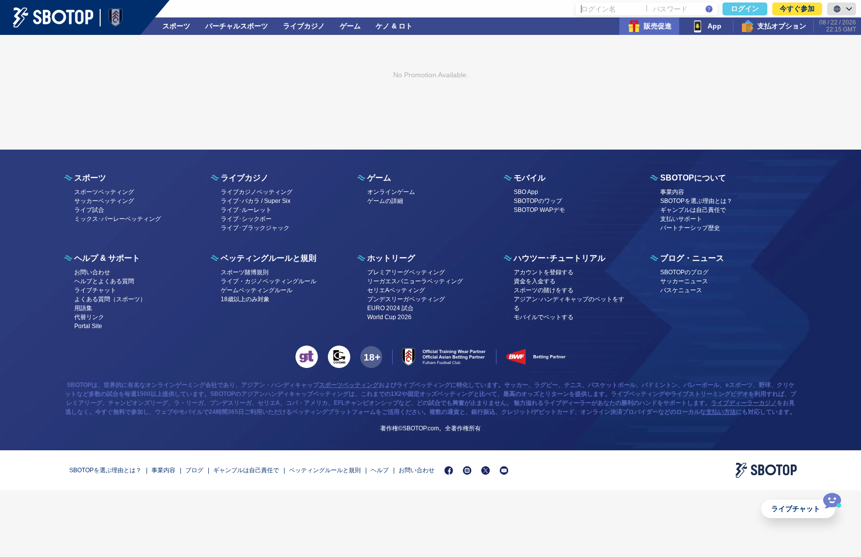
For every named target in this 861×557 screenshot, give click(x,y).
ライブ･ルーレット (246, 209)
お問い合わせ (92, 272)
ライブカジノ (304, 26)
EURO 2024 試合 (390, 308)
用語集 (83, 308)
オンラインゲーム (391, 191)
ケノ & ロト (394, 26)
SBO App (526, 191)
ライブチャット (795, 509)
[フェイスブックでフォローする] (448, 470)
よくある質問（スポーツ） (110, 299)
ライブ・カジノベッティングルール (268, 281)
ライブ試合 (89, 209)
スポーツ (176, 26)
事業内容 (672, 191)
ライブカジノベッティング (256, 191)
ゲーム (350, 26)
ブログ (194, 470)
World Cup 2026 (389, 317)
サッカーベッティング (104, 200)
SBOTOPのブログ (684, 272)
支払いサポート (681, 218)
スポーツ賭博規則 (245, 272)
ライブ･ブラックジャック (255, 227)
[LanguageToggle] (841, 8)
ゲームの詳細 (385, 200)
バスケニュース (681, 290)
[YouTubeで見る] (504, 470)
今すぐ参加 (797, 8)
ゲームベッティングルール (256, 290)
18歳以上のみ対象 (245, 299)
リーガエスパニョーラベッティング (415, 281)
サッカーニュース (684, 281)
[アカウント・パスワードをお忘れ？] (709, 8)
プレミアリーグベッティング (406, 272)
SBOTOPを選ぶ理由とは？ (696, 200)
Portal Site (88, 326)
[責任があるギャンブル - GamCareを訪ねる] (339, 357)
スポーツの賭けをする (544, 290)
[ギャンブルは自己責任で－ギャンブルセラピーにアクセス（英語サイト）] (306, 357)
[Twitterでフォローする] (485, 470)
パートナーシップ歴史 (690, 227)
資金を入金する (535, 281)
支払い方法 (721, 411)
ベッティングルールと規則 (325, 470)
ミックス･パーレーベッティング (117, 218)
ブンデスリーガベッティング (406, 299)
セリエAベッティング (396, 290)
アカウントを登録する (544, 272)
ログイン (745, 8)
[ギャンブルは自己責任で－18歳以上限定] (371, 357)
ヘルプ (380, 470)
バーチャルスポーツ (236, 26)
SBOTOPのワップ (538, 200)
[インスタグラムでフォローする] (467, 470)
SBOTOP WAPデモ (539, 209)
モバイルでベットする (544, 317)
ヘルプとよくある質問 (104, 281)
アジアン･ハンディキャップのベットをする (569, 304)
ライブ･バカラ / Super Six (255, 200)
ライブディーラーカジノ (744, 402)
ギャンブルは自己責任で (693, 209)
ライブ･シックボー (246, 218)
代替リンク (89, 317)
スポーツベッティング (104, 191)
